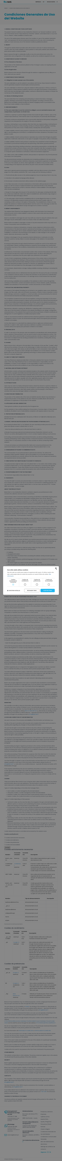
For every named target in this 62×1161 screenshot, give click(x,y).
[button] (13, 590)
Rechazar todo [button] (32, 590)
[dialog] (31, 580)
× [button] (56, 569)
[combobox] (56, 568)
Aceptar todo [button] (47, 590)
